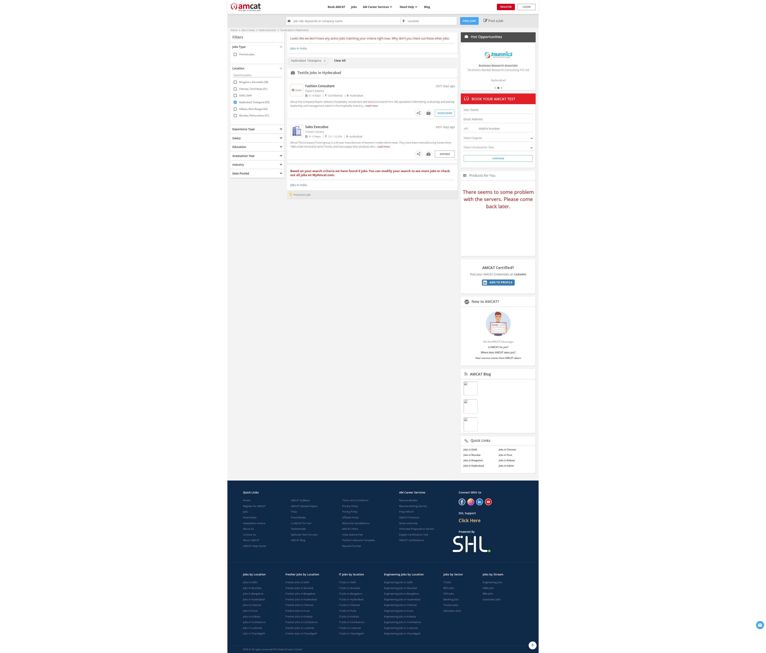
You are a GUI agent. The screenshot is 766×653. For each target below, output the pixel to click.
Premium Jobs (247, 54)
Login (527, 7)
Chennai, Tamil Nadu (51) (253, 88)
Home (234, 30)
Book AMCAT (336, 7)
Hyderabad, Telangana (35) (254, 102)
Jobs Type (239, 46)
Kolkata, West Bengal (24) (253, 108)
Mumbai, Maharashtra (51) (254, 115)
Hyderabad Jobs (267, 30)
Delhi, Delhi (245, 95)
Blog (427, 7)
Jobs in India (248, 30)
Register (506, 7)
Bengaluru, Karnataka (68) (253, 82)
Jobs (354, 7)
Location (238, 68)
